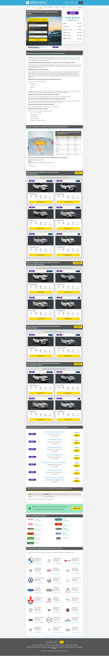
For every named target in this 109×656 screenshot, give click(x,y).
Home (34, 645)
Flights (37, 645)
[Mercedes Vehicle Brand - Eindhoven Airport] (67, 580)
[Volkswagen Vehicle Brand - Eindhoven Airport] (30, 580)
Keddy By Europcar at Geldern (54, 447)
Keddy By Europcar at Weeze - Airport (54, 432)
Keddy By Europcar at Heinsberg (54, 454)
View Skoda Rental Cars (38, 632)
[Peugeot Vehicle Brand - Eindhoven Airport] (49, 561)
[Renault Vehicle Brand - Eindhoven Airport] (49, 580)
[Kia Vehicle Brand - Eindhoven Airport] (49, 570)
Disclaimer (67, 645)
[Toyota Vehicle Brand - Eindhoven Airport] (67, 561)
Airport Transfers (47, 645)
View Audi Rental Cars (57, 592)
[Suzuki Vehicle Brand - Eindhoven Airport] (67, 620)
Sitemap (75, 645)
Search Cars (76, 508)
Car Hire (41, 645)
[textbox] (38, 25)
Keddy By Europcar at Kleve (54, 439)
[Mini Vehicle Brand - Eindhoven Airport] (49, 610)
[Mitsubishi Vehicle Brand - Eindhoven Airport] (30, 600)
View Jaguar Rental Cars (76, 602)
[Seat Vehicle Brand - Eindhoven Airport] (49, 600)
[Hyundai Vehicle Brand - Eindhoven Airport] (67, 630)
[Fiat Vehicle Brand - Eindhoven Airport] (67, 610)
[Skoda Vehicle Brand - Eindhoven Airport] (30, 630)
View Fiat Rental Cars (75, 612)
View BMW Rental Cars (38, 563)
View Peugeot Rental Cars (57, 563)
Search (38, 39)
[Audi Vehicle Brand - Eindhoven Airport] (49, 590)
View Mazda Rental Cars (38, 612)
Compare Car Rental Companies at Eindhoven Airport (46, 15)
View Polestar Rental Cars (57, 632)
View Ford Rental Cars (38, 592)
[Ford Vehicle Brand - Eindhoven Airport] (30, 590)
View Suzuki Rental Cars (76, 622)
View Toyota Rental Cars (76, 563)
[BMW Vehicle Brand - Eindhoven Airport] (30, 560)
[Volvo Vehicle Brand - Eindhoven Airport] (30, 570)
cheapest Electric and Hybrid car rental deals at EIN (50, 509)
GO (80, 2)
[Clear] (46, 25)
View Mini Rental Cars (57, 612)
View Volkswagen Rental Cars (39, 582)
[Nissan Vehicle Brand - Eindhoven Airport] (49, 620)
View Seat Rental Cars (57, 602)
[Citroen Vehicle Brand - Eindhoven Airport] (67, 590)
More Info (78, 326)
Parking (53, 645)
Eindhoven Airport (38, 2)
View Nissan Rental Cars (57, 622)
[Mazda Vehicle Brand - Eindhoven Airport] (30, 610)
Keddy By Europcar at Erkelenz (54, 470)
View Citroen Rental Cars (76, 592)
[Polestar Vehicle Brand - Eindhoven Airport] (49, 630)
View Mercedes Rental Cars (76, 582)
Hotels (57, 645)
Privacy (71, 645)
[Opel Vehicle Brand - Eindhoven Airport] (67, 570)
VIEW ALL (78, 172)
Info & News (61, 645)
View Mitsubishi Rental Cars (39, 602)
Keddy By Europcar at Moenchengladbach (54, 477)
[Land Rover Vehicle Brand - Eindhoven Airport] (30, 620)
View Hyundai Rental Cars (76, 632)
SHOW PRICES (77, 263)
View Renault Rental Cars (57, 582)
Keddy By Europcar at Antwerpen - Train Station (54, 462)
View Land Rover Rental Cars (39, 622)
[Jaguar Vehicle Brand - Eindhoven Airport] (67, 600)
